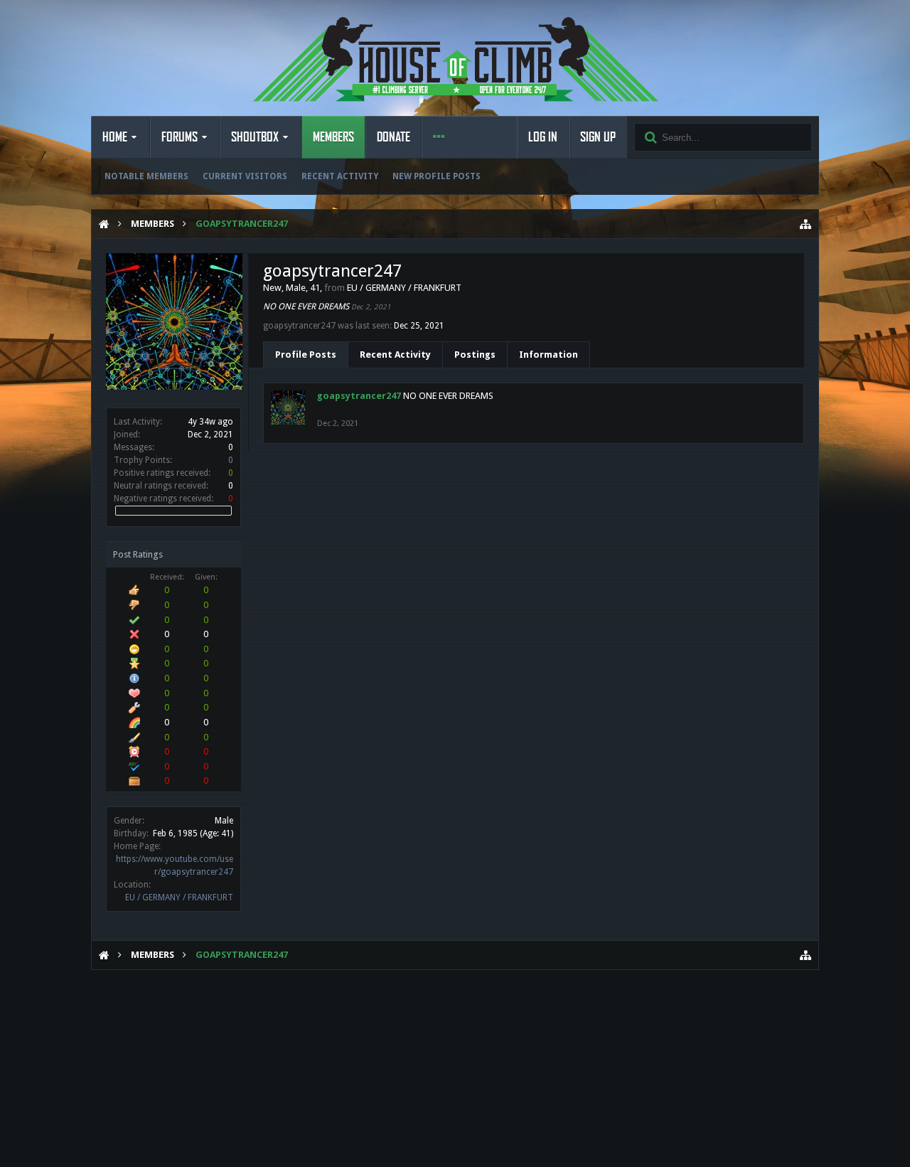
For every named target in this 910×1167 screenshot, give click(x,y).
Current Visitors (245, 176)
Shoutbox (255, 137)
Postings (475, 354)
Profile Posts (305, 354)
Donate (393, 137)
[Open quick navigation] (805, 224)
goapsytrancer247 (359, 395)
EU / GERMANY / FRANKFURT (179, 897)
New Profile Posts (436, 176)
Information (548, 354)
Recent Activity (339, 176)
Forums (179, 137)
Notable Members (146, 176)
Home (114, 137)
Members (333, 137)
